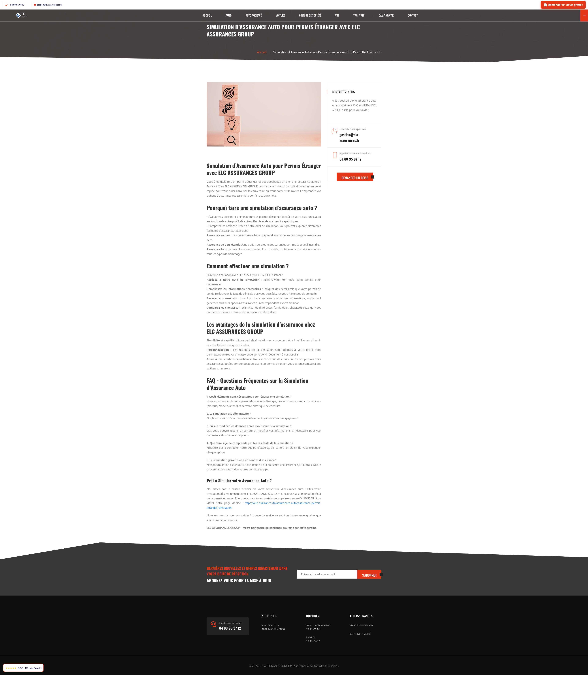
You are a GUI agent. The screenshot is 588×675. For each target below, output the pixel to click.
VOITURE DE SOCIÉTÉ (310, 15)
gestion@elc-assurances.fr (49, 5)
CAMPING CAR (386, 15)
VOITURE (280, 15)
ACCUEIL (207, 15)
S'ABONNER (369, 575)
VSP (337, 15)
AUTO (229, 15)
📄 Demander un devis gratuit (563, 4)
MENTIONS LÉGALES (361, 625)
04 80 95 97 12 (17, 5)
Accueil (261, 52)
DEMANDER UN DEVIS (354, 177)
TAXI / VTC (359, 15)
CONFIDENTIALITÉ (360, 633)
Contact (413, 15)
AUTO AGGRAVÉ (254, 15)
